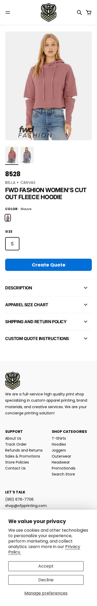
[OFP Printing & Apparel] (48, 12)
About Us (13, 438)
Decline (46, 580)
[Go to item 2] (27, 155)
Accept (46, 566)
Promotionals (64, 468)
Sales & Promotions (22, 456)
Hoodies (59, 444)
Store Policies (17, 462)
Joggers (59, 450)
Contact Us (15, 468)
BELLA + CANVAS (20, 182)
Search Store (63, 474)
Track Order (16, 444)
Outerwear (61, 456)
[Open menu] (7, 12)
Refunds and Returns (24, 450)
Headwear (61, 462)
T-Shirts (59, 438)
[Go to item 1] (11, 155)
